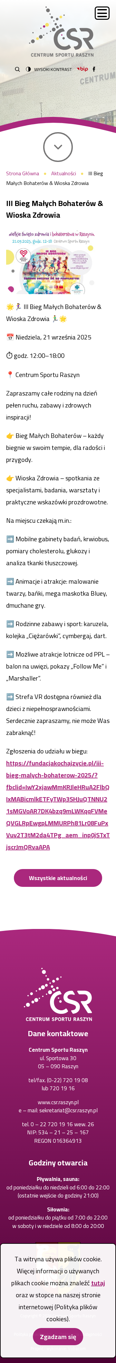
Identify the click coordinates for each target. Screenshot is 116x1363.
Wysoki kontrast (53, 69)
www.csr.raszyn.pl (58, 1102)
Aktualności (63, 173)
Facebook (94, 69)
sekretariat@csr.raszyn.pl (68, 1110)
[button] (51, 262)
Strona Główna (22, 173)
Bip (82, 69)
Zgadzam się (58, 1337)
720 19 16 (62, 1088)
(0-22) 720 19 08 (67, 1080)
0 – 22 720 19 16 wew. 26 (62, 1124)
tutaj (98, 1283)
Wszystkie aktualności (58, 878)
